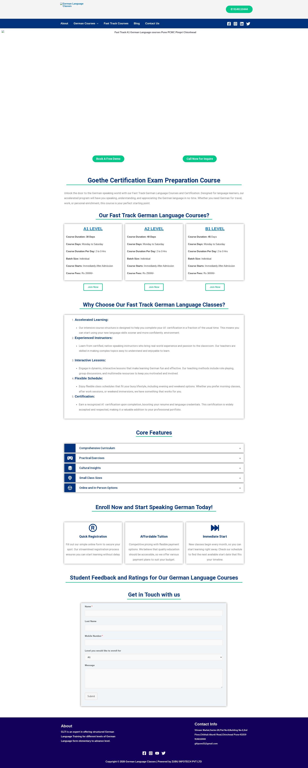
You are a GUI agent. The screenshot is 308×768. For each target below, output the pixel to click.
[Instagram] (235, 24)
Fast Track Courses (116, 23)
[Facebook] (229, 24)
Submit (91, 696)
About (64, 23)
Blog (137, 23)
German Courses (84, 23)
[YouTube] (157, 753)
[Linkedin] (242, 24)
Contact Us (152, 23)
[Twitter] (248, 24)
